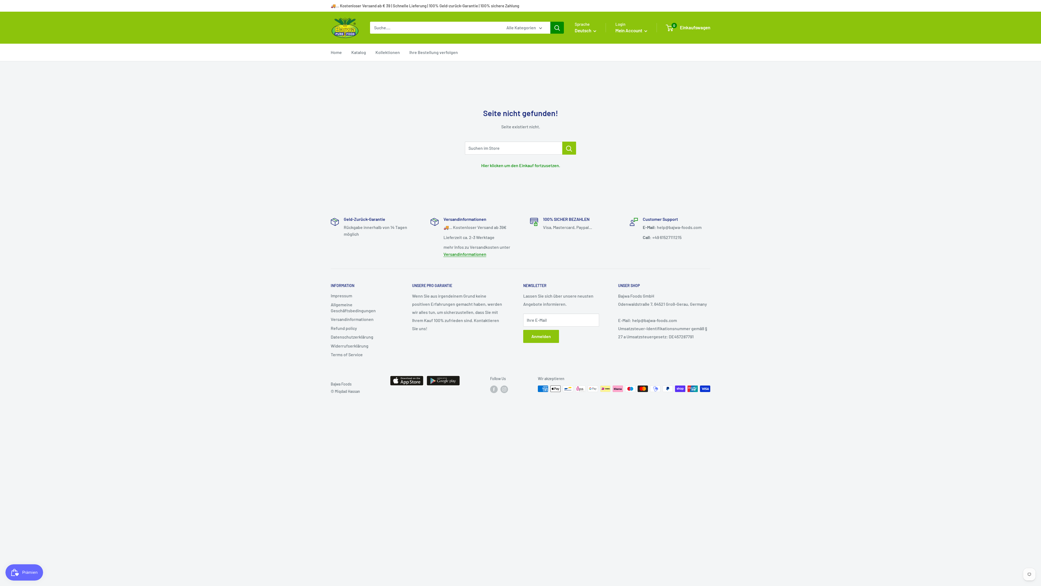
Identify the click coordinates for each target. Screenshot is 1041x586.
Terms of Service (347, 354)
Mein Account (629, 30)
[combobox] (434, 28)
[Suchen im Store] (569, 148)
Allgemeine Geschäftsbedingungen (353, 307)
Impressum (341, 295)
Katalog (358, 52)
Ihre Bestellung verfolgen (433, 52)
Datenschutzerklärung (352, 336)
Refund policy (344, 328)
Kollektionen (387, 52)
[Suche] (557, 28)
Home (336, 52)
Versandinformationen (465, 254)
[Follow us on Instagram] (504, 389)
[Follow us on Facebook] (494, 389)
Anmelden (541, 336)
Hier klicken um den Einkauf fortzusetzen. (520, 165)
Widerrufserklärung (349, 345)
